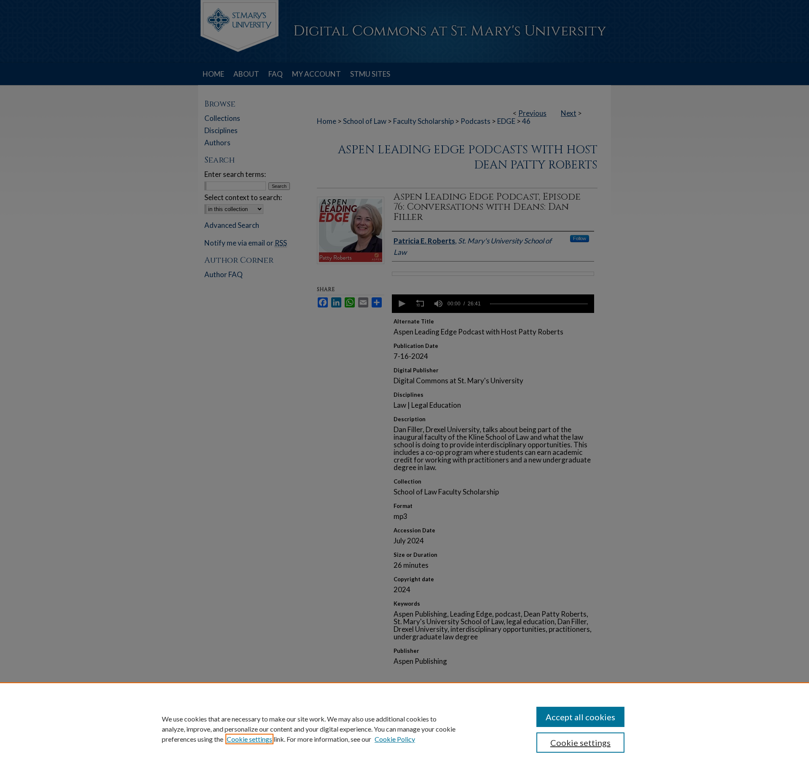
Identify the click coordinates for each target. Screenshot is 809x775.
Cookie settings (249, 739)
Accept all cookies (580, 717)
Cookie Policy (395, 739)
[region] (404, 728)
